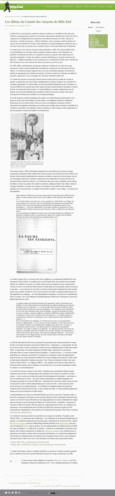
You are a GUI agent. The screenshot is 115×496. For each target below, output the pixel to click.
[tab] (90, 27)
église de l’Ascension (18, 423)
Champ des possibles (52, 431)
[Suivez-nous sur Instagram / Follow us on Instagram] (19, 493)
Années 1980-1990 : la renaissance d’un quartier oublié (30, 442)
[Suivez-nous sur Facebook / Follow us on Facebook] (16, 493)
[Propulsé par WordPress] (46, 493)
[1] (57, 217)
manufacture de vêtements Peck (21, 412)
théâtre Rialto (64, 423)
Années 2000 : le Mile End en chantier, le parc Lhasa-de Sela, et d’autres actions (38, 444)
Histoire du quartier (53, 6)
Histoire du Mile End (15, 16)
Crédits (57, 493)
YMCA (26, 426)
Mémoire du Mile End (34, 493)
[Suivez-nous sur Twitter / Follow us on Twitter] (13, 493)
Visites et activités (90, 6)
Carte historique (67, 6)
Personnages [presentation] (100, 27)
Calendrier (78, 6)
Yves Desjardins (27, 25)
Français (109, 6)
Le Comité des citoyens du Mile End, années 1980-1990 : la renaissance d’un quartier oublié (57, 486)
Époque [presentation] (90, 27)
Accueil (7, 16)
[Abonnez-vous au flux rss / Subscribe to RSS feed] (10, 493)
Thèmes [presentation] (98, 31)
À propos (101, 6)
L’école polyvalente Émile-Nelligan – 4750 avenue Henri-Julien (24, 483)
